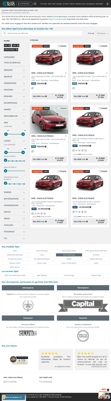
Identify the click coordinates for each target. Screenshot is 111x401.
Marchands (99, 4)
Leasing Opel (25, 12)
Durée (10, 156)
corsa (14, 45)
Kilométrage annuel (11, 178)
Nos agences (91, 4)
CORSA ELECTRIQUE (10, 49)
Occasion (59, 4)
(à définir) (12, 156)
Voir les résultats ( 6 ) (14, 397)
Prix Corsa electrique (45, 382)
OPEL (6, 45)
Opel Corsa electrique (57, 19)
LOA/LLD (72, 4)
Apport (10, 167)
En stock (65, 4)
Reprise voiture (81, 4)
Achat (49, 4)
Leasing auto (16, 12)
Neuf (53, 4)
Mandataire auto (6, 12)
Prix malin (43, 4)
